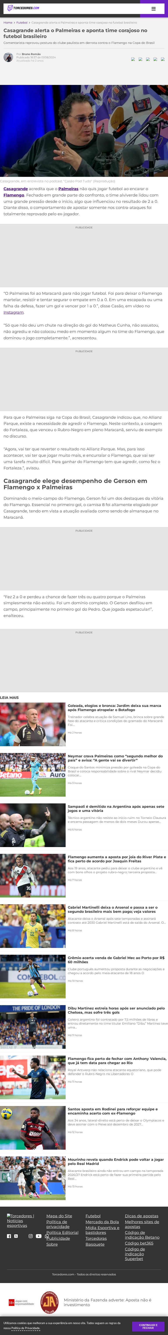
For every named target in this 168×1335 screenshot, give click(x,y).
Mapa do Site (59, 1216)
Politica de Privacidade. (25, 1328)
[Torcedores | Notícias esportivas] (23, 8)
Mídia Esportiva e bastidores (102, 1230)
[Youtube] (39, 1236)
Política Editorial (62, 1232)
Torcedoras (96, 1238)
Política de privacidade (58, 1224)
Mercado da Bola (102, 1222)
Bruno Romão (31, 54)
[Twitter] (16, 1236)
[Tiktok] (23, 1237)
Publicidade (58, 1238)
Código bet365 (139, 1243)
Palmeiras (68, 188)
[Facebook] (9, 1236)
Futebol (22, 22)
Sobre (52, 1244)
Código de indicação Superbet (135, 1254)
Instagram (14, 312)
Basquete (95, 1244)
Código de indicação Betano (142, 1235)
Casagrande (16, 188)
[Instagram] (31, 1236)
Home (8, 22)
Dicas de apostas (141, 1216)
